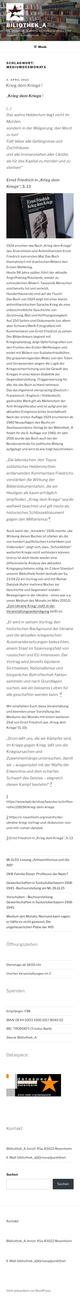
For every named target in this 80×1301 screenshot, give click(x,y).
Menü (42, 47)
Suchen (12, 1174)
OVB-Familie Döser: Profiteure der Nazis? (37, 874)
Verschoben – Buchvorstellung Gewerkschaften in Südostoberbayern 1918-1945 (39, 902)
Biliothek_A (26, 25)
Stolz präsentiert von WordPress (28, 1290)
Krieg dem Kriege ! (24, 85)
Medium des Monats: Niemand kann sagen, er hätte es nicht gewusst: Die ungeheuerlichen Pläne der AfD (38, 921)
